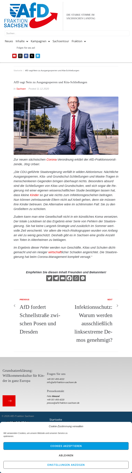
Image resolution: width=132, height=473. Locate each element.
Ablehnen (66, 455)
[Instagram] (20, 56)
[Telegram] (38, 56)
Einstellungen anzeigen (66, 464)
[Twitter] (49, 278)
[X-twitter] (32, 56)
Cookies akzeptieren (66, 446)
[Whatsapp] (76, 278)
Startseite (18, 70)
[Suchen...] (67, 33)
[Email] (63, 278)
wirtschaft (54, 252)
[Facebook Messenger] (83, 278)
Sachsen (21, 88)
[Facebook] (26, 56)
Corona (51, 159)
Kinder (34, 195)
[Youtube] (14, 56)
